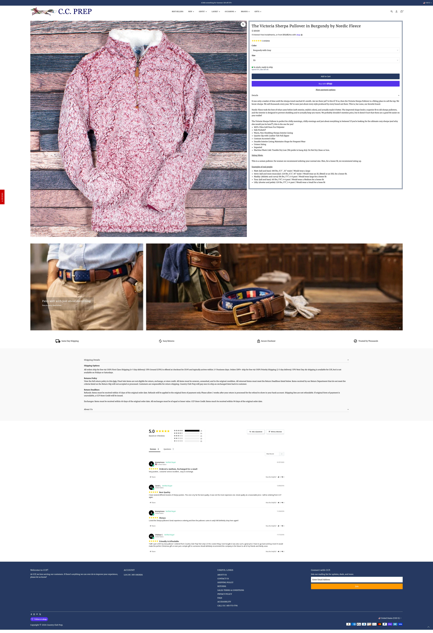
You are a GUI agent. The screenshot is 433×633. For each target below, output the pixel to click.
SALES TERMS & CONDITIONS (230, 590)
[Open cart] (401, 11)
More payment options (325, 90)
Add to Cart (326, 76)
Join (357, 586)
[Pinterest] (37, 614)
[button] (279, 477)
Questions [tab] (167, 449)
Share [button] (153, 477)
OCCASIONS (229, 11)
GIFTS (257, 11)
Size (253, 55)
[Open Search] (392, 11)
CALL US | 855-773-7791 (227, 605)
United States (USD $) (390, 618)
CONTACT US (223, 578)
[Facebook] (31, 614)
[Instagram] (34, 614)
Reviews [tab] (153, 449)
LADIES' (215, 11)
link (115, 381)
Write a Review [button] (276, 432)
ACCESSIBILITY (224, 602)
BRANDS (244, 11)
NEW (190, 11)
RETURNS (221, 586)
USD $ (428, 3)
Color (254, 45)
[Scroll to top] (428, 627)
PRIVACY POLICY (224, 594)
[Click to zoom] (243, 24)
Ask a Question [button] (257, 432)
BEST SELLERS (177, 11)
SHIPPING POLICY (225, 582)
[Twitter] (40, 614)
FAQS (219, 598)
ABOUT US (222, 575)
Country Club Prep (54, 625)
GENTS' (202, 11)
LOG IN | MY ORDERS (133, 575)
